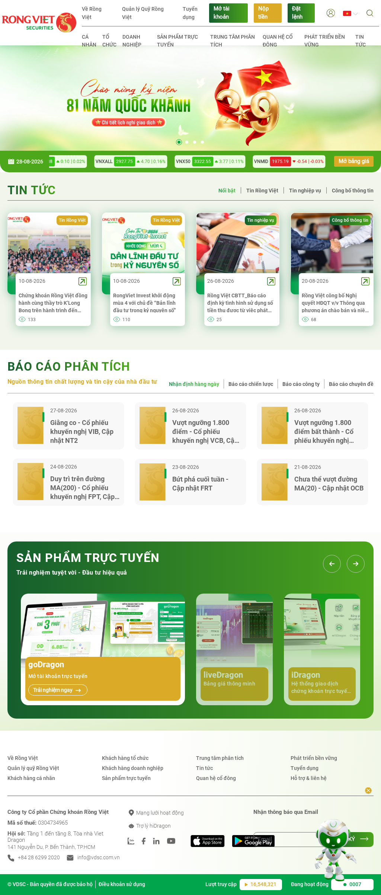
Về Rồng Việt (92, 13)
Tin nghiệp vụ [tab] (305, 191)
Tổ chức (109, 41)
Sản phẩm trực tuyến (177, 41)
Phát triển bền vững (324, 41)
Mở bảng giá (354, 161)
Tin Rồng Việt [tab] (262, 191)
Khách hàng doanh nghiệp (132, 768)
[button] (331, 13)
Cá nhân (89, 41)
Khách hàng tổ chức (125, 758)
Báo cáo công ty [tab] (301, 384)
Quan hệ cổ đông (278, 41)
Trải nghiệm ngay (53, 690)
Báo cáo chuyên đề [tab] (351, 384)
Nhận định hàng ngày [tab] (194, 384)
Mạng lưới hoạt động (159, 813)
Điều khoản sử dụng (122, 884)
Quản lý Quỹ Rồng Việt (143, 13)
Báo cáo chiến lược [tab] (250, 384)
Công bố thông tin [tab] (353, 191)
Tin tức (360, 41)
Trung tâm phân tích (232, 41)
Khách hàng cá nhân (31, 778)
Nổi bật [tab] (227, 191)
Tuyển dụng (190, 13)
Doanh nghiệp (131, 41)
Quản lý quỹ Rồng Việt (33, 768)
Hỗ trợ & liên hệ (309, 778)
